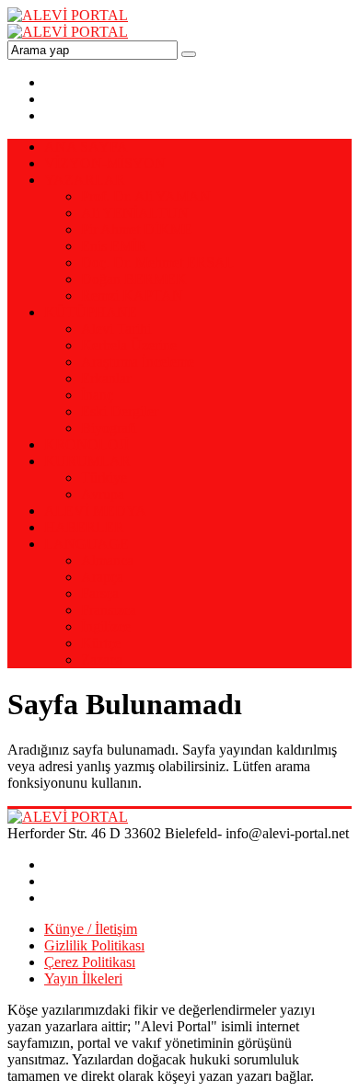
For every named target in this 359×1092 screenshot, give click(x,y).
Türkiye (104, 477)
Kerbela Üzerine (129, 345)
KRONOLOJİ (86, 444)
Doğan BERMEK (134, 279)
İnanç (97, 395)
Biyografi (108, 428)
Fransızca (108, 610)
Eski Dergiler (119, 411)
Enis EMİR (114, 246)
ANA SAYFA (86, 146)
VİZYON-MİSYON (105, 163)
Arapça (102, 577)
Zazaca (101, 659)
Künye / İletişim (90, 929)
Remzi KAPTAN (132, 295)
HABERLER (84, 527)
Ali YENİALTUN (135, 213)
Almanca (107, 560)
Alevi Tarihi (116, 328)
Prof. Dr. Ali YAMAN (146, 196)
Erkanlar (106, 378)
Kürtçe (101, 643)
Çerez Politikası (89, 962)
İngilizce (106, 626)
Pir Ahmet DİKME (136, 229)
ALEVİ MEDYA (95, 510)
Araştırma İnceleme (137, 362)
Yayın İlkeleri (83, 978)
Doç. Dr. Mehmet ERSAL (158, 262)
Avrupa (102, 494)
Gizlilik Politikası (94, 945)
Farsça (100, 593)
